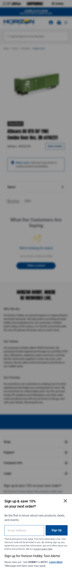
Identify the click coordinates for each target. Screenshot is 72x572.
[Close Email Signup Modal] (65, 501)
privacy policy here (43, 549)
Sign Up (57, 530)
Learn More (56, 562)
